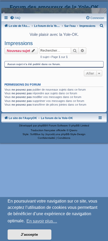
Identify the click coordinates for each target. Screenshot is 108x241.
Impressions (18, 43)
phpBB (42, 125)
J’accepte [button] (29, 234)
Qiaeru (73, 130)
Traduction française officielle (48, 130)
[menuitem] (15, 18)
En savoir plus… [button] (41, 221)
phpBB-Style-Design (73, 134)
